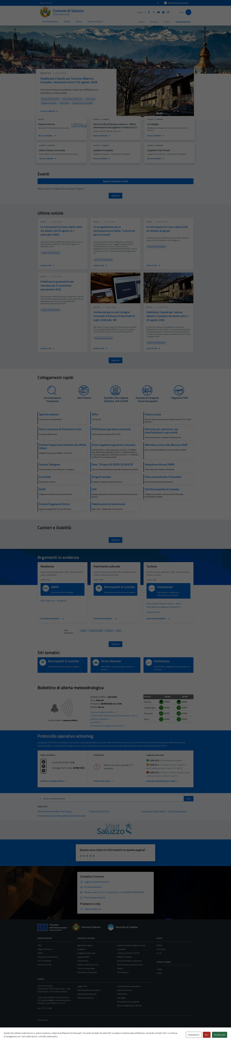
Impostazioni (193, 1034)
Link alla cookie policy (48, 1036)
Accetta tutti (219, 1034)
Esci (207, 1034)
